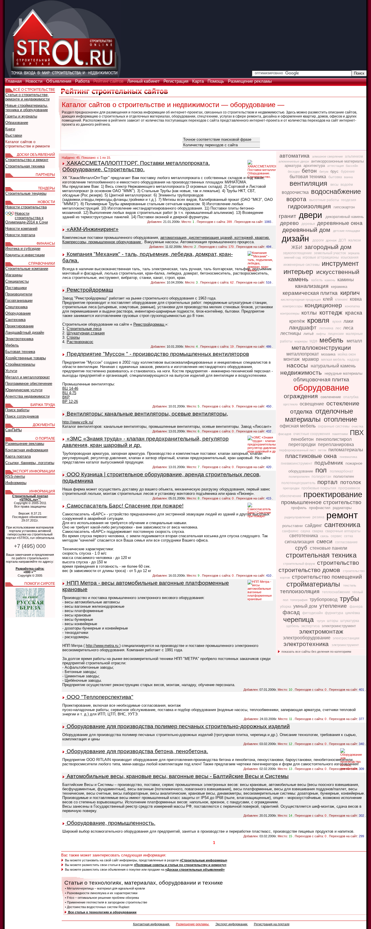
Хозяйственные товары (25, 358)
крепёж (297, 321)
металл (354, 340)
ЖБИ (297, 247)
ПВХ (357, 432)
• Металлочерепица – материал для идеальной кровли (105, 888)
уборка (286, 607)
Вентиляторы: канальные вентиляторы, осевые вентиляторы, (146, 414)
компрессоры (293, 306)
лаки (348, 321)
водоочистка (296, 192)
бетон (310, 171)
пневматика (348, 457)
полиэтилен (343, 476)
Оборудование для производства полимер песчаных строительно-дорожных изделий (177, 726)
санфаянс (290, 531)
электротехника (306, 644)
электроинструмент (339, 626)
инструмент (340, 263)
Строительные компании (26, 268)
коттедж (331, 312)
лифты (321, 333)
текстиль (349, 585)
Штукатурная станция (86, 333)
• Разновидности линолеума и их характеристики (101, 893)
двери (311, 215)
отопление (340, 419)
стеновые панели (328, 548)
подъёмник (329, 463)
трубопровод (324, 599)
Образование (16, 122)
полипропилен (299, 476)
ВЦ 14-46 (70, 388)
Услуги (11, 371)
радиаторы (342, 508)
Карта (198, 81)
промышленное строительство (321, 502)
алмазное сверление (328, 156)
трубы (349, 599)
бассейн (352, 165)
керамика (339, 286)
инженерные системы (302, 265)
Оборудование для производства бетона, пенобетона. (136, 751)
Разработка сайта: (30, 568)
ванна (348, 177)
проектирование (332, 494)
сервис (337, 536)
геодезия (348, 200)
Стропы (73, 337)
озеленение (331, 397)
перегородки (302, 444)
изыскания (350, 257)
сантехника (342, 524)
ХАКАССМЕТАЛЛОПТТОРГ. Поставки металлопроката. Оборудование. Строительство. (136, 166)
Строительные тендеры (25, 193)
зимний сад (292, 257)
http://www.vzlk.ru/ (77, 422)
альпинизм (354, 156)
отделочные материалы (319, 415)
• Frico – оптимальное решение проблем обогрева (102, 897)
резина (318, 517)
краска (353, 313)
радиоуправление (297, 517)
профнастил (320, 508)
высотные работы (324, 200)
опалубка (351, 397)
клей (328, 299)
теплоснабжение (336, 592)
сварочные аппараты (343, 531)
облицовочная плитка (321, 379)
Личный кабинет (144, 81)
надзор (353, 360)
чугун (321, 621)
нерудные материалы (343, 373)
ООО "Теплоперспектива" (99, 697)
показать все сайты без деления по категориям (316, 651)
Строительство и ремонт (26, 160)
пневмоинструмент (297, 463)
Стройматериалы (20, 364)
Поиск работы (17, 410)
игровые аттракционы (321, 257)
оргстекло (291, 404)
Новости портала (20, 235)
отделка (302, 411)
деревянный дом (307, 229)
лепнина (326, 328)
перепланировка (336, 444)
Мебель (12, 345)
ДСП (343, 240)
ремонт (342, 515)
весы (334, 185)
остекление (342, 403)
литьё (309, 333)
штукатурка (349, 621)
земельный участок (330, 253)
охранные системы (334, 426)
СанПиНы (13, 430)
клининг (342, 299)
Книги (10, 129)
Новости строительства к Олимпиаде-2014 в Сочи (26, 217)
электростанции (346, 638)
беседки (294, 171)
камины (345, 279)
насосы (298, 365)
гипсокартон (344, 207)
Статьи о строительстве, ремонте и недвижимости (27, 97)
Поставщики (16, 288)
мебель (332, 340)
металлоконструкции (321, 347)
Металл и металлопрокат (27, 377)
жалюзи (354, 240)
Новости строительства (26, 207)
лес (338, 328)
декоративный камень (344, 216)
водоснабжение (336, 191)
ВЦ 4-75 (69, 393)
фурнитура (334, 613)
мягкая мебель (333, 360)
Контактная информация (151, 924)
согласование (346, 542)
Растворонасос (80, 342)
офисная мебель (298, 425)
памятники (340, 434)
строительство (338, 562)
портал (328, 482)
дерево (290, 223)
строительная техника (321, 555)
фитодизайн (313, 613)
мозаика (329, 354)
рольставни (293, 526)
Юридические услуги (23, 390)
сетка (348, 536)
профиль (299, 508)
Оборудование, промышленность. (110, 823)
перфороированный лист (298, 450)
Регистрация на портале (272, 924)
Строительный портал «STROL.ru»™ (30, 497)
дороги (318, 240)
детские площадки (346, 230)
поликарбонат (341, 471)
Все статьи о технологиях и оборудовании (102, 912)
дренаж (331, 240)
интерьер (299, 271)
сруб (302, 548)
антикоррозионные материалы (337, 161)
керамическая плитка (311, 293)
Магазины (13, 275)
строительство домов (310, 570)
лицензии (336, 334)
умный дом (305, 606)
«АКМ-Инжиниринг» (92, 229)
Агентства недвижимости (27, 396)
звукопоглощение (298, 253)
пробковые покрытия (319, 488)
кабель (317, 280)
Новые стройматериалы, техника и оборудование (26, 107)
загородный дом (328, 246)
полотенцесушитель (298, 483)
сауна (306, 531)
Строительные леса (84, 328)
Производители (18, 294)
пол (322, 470)
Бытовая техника (20, 351)
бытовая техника (308, 176)
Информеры (15, 483)
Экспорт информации (231, 924)
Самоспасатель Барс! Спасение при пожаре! (124, 506)
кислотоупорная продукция (301, 299)
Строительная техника (25, 166)
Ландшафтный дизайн (24, 332)
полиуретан (322, 477)
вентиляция (309, 183)
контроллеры (290, 313)
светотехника (304, 535)
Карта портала (18, 456)
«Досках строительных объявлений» (195, 869)
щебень (293, 626)
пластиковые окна (312, 455)
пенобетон (303, 439)
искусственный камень (324, 275)
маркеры (301, 341)
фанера (356, 607)
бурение (348, 171)
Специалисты (17, 281)
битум (324, 171)
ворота (297, 199)
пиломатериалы (345, 449)
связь (325, 536)
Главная (14, 81)
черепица (299, 619)
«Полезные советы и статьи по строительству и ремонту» (180, 865)
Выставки (13, 135)
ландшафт (303, 327)
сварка (318, 531)
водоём (347, 185)
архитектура (314, 165)
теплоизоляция (300, 591)
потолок (350, 482)
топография (299, 600)
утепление (333, 606)
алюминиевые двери (294, 161)
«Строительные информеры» (203, 860)
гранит (288, 216)
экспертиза (311, 626)
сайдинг (314, 525)
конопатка (352, 306)
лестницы (291, 333)
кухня (337, 322)
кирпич (350, 292)
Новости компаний (21, 228)
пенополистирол (334, 439)
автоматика (295, 156)
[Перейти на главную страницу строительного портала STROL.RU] (63, 76)
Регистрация (176, 81)
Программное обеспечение (28, 383)
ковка (356, 299)
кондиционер (324, 305)
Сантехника (15, 320)
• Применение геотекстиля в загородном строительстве (106, 902)
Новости (34, 81)
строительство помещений (327, 577)
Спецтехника (16, 307)
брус (335, 171)
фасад (292, 612)
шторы (333, 621)
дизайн (296, 238)
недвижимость (301, 372)
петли (322, 450)
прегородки (291, 488)
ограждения (301, 396)
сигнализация (300, 541)
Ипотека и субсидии (22, 248)
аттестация (336, 165)
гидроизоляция (310, 206)
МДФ (314, 341)
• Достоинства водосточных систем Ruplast (97, 907)
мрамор (311, 359)
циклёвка (352, 613)
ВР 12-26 (70, 401)
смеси (325, 541)
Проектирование (19, 326)
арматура (293, 165)
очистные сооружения (312, 434)
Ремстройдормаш (89, 290)
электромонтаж (321, 631)
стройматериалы (314, 584)
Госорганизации (18, 300)
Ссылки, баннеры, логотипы (29, 463)
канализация (312, 286)
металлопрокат (303, 353)
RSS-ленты (15, 476)
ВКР (66, 397)
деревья (308, 224)
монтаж (292, 359)
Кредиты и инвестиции (25, 255)
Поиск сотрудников (22, 416)
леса (348, 327)
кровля (319, 320)
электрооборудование (307, 637)
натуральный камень (333, 365)
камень (330, 280)
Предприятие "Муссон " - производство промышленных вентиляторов (157, 354)
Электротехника (19, 339)
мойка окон (347, 354)
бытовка (335, 177)
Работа (83, 81)
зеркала (353, 253)
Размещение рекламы (250, 81)
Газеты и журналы (21, 116)
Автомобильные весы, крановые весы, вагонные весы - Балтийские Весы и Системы (177, 776)
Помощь (216, 81)
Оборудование (18, 313)
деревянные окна (340, 223)
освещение (312, 403)
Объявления (59, 81)
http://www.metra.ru (102, 645)
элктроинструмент (345, 645)
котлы (309, 313)
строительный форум (299, 563)
